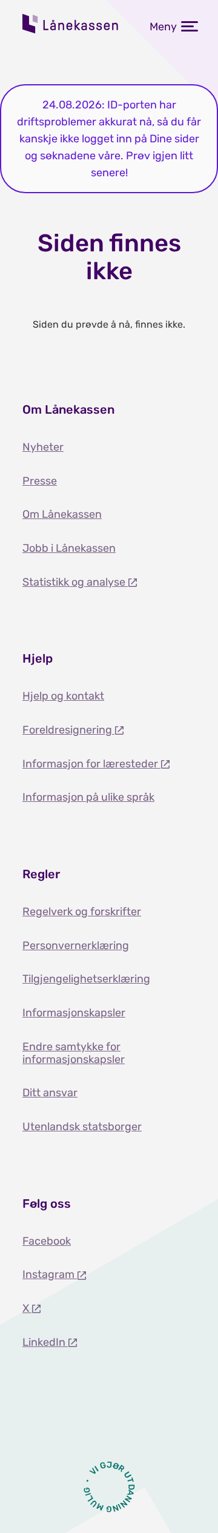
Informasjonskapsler (73, 1012)
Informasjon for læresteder (91, 763)
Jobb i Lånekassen (69, 548)
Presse (39, 481)
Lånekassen (70, 23)
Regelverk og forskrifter (81, 911)
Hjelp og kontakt (63, 696)
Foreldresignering (68, 730)
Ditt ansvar (50, 1092)
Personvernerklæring (75, 945)
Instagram (49, 1274)
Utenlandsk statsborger (82, 1126)
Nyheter (43, 447)
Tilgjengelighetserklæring (86, 978)
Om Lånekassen (62, 514)
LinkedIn (45, 1342)
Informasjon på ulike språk (88, 797)
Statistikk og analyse (75, 582)
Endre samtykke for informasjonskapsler (73, 1053)
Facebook (46, 1241)
